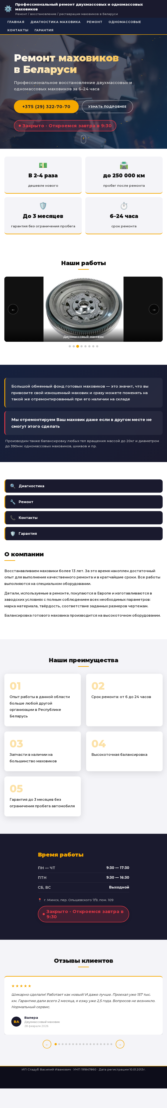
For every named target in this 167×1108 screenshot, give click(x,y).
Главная (15, 22)
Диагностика (27, 486)
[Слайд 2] (74, 346)
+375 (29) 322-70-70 (46, 106)
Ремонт (94, 22)
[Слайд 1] (70, 346)
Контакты (17, 30)
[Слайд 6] (89, 346)
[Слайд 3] (77, 346)
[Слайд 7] (93, 346)
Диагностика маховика (55, 22)
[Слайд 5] (85, 346)
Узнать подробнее (107, 106)
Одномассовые (125, 22)
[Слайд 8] (97, 346)
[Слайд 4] (81, 346)
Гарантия (44, 30)
